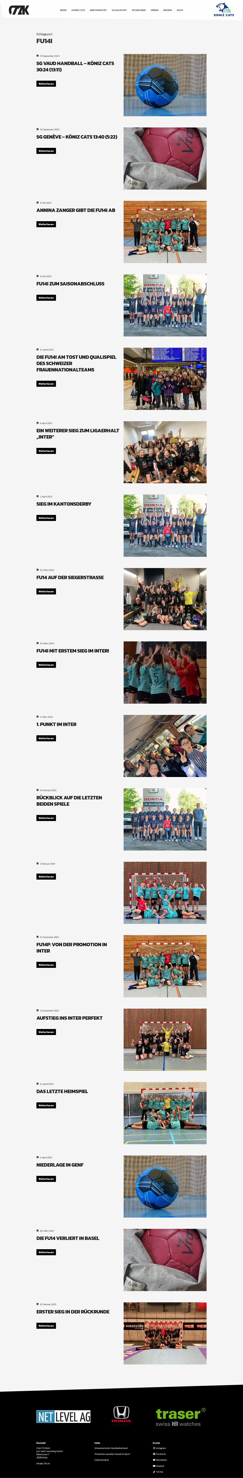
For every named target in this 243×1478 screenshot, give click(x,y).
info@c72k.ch (43, 1463)
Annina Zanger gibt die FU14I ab (75, 210)
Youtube (160, 1466)
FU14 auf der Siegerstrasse (70, 577)
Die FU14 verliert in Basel (67, 1238)
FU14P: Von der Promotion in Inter (71, 948)
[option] (63, 1416)
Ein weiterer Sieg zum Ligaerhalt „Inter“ (77, 434)
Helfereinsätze (101, 1459)
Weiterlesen (46, 84)
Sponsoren (139, 10)
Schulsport (119, 10)
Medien (167, 10)
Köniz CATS (78, 10)
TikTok (159, 1471)
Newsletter (161, 1459)
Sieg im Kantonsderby (63, 504)
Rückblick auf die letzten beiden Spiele (69, 801)
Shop (180, 10)
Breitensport (98, 10)
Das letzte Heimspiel (62, 1091)
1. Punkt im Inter (56, 724)
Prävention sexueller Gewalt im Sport (112, 1454)
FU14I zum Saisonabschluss (70, 283)
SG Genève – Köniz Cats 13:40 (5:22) (76, 137)
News (63, 10)
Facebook (161, 1454)
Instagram (161, 1448)
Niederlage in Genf (59, 1165)
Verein (154, 10)
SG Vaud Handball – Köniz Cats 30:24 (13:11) (75, 66)
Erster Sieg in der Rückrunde (72, 1311)
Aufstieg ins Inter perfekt (69, 1018)
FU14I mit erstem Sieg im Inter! (72, 650)
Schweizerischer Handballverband (111, 1448)
